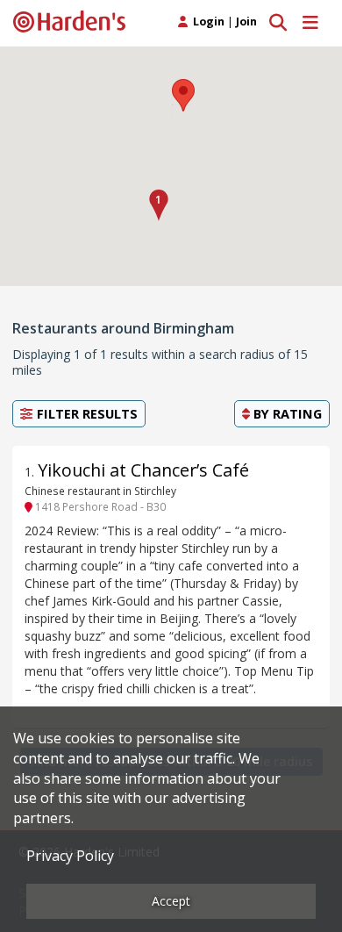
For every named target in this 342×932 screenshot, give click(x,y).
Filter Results (85, 413)
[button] (158, 205)
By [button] (286, 413)
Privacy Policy (70, 855)
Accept (171, 901)
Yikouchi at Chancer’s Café (143, 470)
